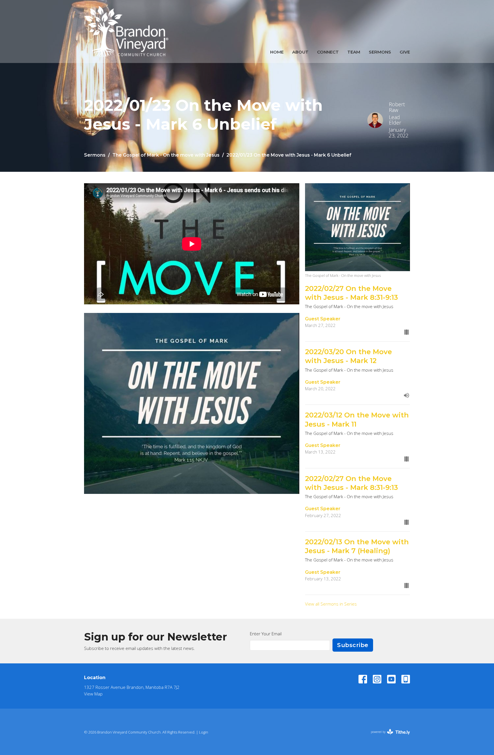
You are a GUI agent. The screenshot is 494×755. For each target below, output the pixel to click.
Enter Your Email (266, 633)
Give (405, 52)
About (300, 52)
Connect (328, 52)
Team (353, 52)
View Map (93, 694)
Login (203, 732)
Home (277, 52)
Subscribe (352, 645)
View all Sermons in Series (331, 604)
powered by (387, 737)
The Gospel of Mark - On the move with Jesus (166, 155)
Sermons (380, 52)
